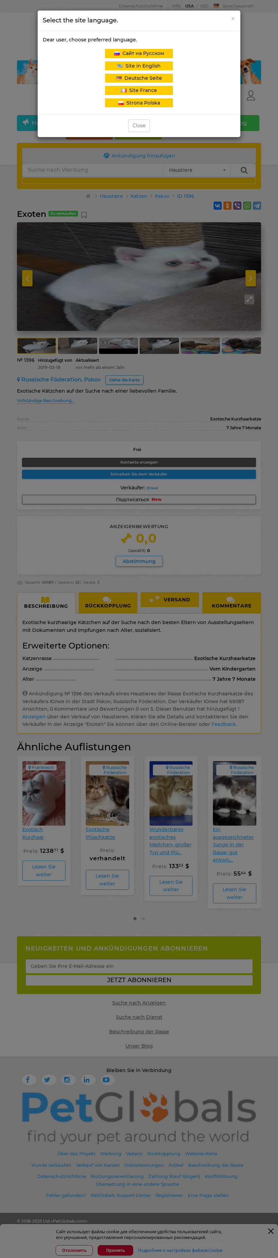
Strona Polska (142, 103)
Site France (141, 90)
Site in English (142, 66)
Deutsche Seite (142, 78)
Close (139, 126)
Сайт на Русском (142, 53)
